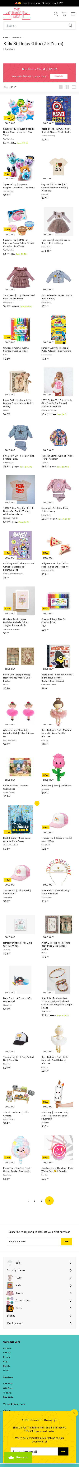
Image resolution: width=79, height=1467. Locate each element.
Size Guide (8, 1397)
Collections (17, 37)
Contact (7, 1348)
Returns (7, 1410)
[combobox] (39, 25)
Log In (6, 1370)
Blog (5, 1361)
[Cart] (64, 14)
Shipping (7, 1392)
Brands (6, 1366)
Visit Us (6, 1352)
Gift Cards (8, 1388)
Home (6, 37)
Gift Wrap (8, 1383)
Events (6, 1357)
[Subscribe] (63, 1451)
